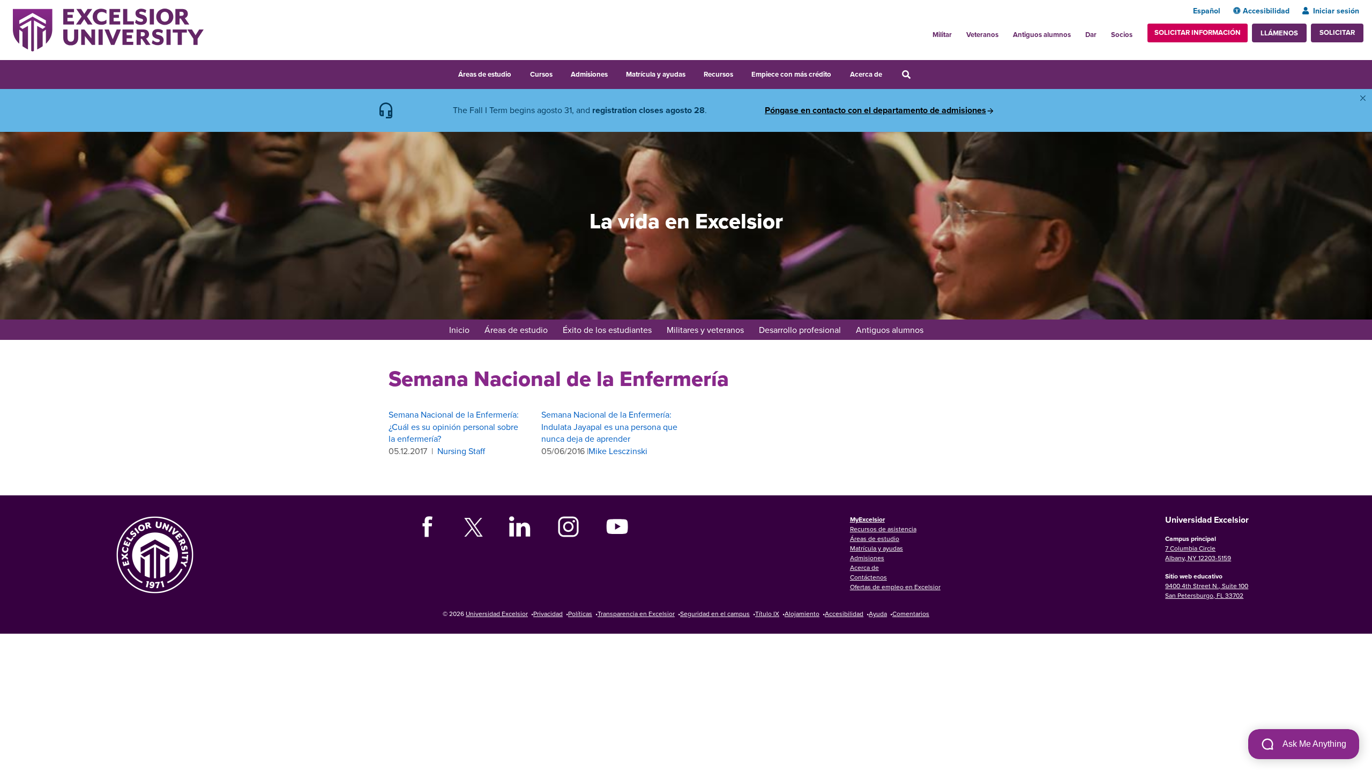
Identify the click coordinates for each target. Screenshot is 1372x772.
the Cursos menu (559, 73)
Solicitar (1337, 32)
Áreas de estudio (484, 74)
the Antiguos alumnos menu (1077, 32)
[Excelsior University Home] (108, 29)
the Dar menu (1102, 32)
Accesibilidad (1266, 10)
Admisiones (589, 74)
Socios (1121, 34)
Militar (942, 34)
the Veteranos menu (1004, 32)
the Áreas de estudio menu (518, 73)
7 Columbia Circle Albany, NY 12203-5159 (1198, 553)
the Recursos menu (740, 73)
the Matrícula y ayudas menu (692, 73)
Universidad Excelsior (497, 613)
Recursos (718, 74)
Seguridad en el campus (715, 613)
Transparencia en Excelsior (636, 613)
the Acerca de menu (889, 73)
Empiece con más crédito (791, 74)
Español (1206, 10)
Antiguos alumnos (1042, 34)
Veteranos (982, 34)
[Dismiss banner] (1363, 98)
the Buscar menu (921, 73)
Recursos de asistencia (883, 528)
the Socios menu (1137, 32)
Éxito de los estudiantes (607, 330)
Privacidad (548, 613)
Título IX (767, 613)
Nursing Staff (461, 451)
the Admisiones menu (615, 73)
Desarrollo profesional (800, 330)
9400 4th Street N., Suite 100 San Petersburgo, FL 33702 (1206, 590)
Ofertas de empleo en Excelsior (895, 586)
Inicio (459, 330)
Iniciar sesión (1336, 10)
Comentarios (910, 613)
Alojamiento (802, 613)
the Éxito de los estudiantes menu (658, 331)
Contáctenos (868, 577)
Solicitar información (1197, 32)
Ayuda (878, 613)
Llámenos (1279, 33)
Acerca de (866, 74)
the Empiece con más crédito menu (839, 73)
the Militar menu (958, 32)
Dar (1091, 34)
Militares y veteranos (705, 330)
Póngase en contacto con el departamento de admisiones (875, 110)
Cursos (541, 74)
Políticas (580, 613)
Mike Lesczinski (617, 451)
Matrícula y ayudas (655, 74)
